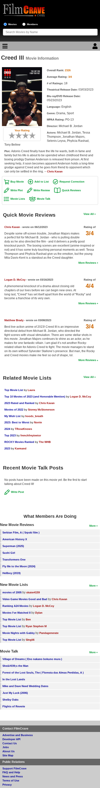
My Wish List (12, 416)
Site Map (7, 755)
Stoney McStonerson (41, 409)
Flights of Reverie (13, 706)
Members (32, 24)
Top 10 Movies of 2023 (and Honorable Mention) (34, 396)
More (92, 525)
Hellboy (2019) (11, 573)
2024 (7, 428)
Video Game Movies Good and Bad (24, 599)
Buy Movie (17, 181)
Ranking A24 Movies (15, 605)
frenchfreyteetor (30, 435)
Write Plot (16, 190)
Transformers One (13, 559)
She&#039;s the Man (15, 665)
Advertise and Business (17, 735)
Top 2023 (10, 435)
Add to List (41, 181)
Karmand (20, 448)
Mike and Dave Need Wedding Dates (25, 686)
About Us (8, 751)
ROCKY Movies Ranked (19, 441)
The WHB (45, 441)
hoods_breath (34, 416)
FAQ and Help (11, 772)
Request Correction (71, 181)
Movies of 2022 (13, 409)
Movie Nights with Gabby (18, 633)
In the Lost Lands (13, 679)
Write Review (41, 190)
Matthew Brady (14, 320)
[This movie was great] (30, 135)
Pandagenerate (48, 633)
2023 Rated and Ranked (19, 403)
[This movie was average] (20, 135)
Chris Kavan (55, 171)
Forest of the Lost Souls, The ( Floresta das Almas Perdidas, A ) (43, 672)
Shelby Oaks (10, 699)
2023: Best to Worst (16, 422)
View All (88, 214)
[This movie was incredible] (34, 135)
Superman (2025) (13, 546)
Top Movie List (13, 390)
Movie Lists (17, 198)
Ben (28, 619)
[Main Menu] (4, 47)
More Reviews (87, 262)
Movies (12, 24)
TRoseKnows (23, 428)
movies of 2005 (12, 592)
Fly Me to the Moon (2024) (18, 566)
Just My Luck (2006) (15, 692)
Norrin (38, 422)
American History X (14, 539)
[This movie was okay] (23, 135)
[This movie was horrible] (13, 135)
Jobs (5, 747)
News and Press (12, 776)
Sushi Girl (8, 552)
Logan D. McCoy (14, 279)
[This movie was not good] (17, 135)
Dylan (38, 612)
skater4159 (33, 592)
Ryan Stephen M (36, 626)
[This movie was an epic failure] (10, 135)
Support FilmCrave (14, 768)
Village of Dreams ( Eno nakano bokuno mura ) (32, 659)
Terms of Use (10, 780)
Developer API (11, 739)
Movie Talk (43, 198)
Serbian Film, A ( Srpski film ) (21, 532)
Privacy (7, 784)
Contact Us (9, 743)
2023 (7, 448)
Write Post (17, 491)
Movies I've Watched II (16, 612)
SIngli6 (30, 639)
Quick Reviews (71, 190)
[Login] (95, 47)
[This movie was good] (27, 135)
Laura (31, 390)
